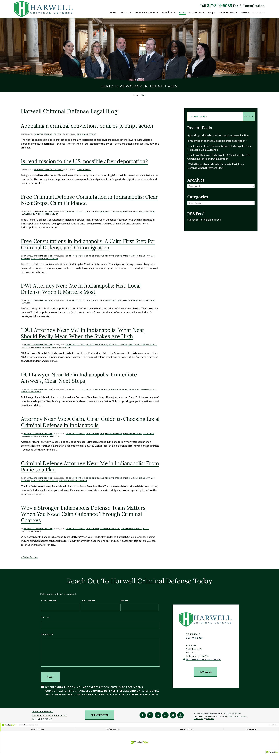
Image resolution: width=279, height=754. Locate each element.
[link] (43, 9)
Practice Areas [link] (145, 12)
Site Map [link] (208, 716)
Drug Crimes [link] (92, 211)
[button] (143, 715)
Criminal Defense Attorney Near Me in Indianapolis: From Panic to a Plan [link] (90, 466)
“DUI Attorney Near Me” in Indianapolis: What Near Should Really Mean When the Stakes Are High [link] (82, 333)
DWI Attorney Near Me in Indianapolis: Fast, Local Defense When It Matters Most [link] (81, 288)
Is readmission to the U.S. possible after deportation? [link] (84, 161)
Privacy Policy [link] (219, 716)
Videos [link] (245, 12)
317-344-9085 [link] (219, 5)
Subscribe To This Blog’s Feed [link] (204, 219)
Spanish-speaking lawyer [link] (56, 347)
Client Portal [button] (100, 715)
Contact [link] (259, 12)
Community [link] (196, 12)
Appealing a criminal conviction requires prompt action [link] (87, 125)
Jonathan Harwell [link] (138, 345)
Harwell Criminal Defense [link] (48, 134)
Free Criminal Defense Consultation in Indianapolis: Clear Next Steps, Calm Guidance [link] (89, 199)
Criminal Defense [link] (86, 134)
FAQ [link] (210, 12)
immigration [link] (84, 169)
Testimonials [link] (228, 12)
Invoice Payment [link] (42, 711)
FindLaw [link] (210, 719)
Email (125, 600)
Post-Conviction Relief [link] (44, 214)
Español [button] (167, 12)
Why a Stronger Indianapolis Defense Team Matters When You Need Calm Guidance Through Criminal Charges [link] (83, 514)
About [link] (124, 12)
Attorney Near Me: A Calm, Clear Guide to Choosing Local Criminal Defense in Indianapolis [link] (90, 422)
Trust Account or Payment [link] (49, 715)
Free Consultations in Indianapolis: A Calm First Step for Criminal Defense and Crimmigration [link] (88, 244)
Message (47, 634)
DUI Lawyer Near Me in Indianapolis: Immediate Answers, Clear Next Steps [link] (79, 377)
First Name (49, 600)
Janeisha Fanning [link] (132, 211)
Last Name (88, 600)
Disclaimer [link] (199, 716)
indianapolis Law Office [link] (203, 659)
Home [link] (113, 12)
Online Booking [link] (42, 719)
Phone (45, 617)
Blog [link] (182, 12)
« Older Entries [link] (29, 557)
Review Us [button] (206, 671)
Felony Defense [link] (113, 211)
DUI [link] (102, 211)
